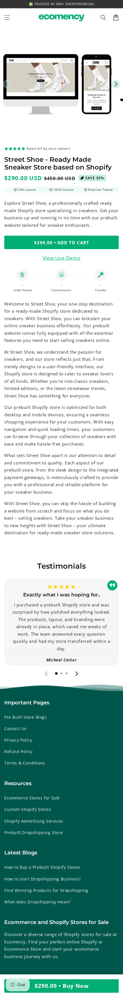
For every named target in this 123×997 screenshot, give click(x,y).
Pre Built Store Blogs (25, 717)
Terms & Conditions (24, 763)
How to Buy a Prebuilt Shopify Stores (42, 867)
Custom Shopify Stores (27, 809)
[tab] (56, 673)
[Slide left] (7, 84)
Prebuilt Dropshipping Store (33, 832)
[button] (103, 17)
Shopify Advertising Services (33, 821)
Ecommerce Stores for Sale (32, 798)
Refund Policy (18, 751)
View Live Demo (61, 258)
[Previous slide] (46, 673)
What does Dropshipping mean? (37, 902)
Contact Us (15, 728)
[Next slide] (76, 673)
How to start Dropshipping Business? (42, 879)
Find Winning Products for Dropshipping (46, 890)
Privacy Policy (18, 740)
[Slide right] (116, 84)
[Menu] (7, 17)
